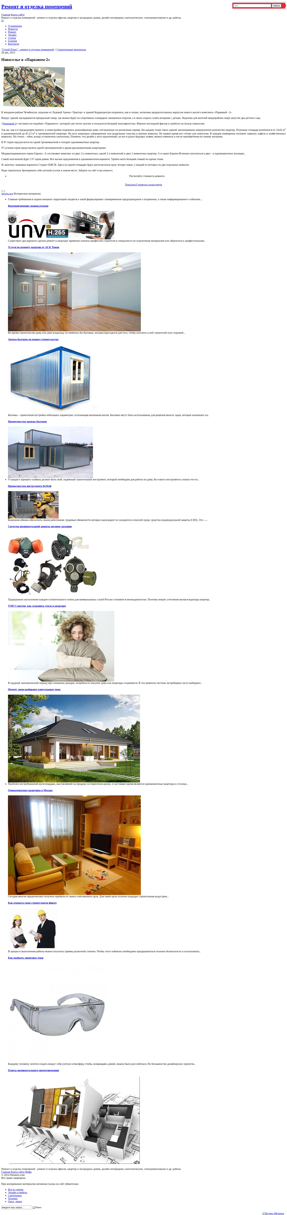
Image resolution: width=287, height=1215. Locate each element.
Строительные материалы (71, 49)
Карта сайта (17, 14)
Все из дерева (15, 1189)
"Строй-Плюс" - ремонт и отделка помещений (27, 49)
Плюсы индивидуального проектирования (33, 1070)
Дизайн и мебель (17, 1192)
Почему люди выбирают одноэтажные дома (34, 689)
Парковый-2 (9, 123)
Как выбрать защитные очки (25, 957)
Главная (5, 14)
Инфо (28, 1172)
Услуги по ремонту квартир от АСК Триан (33, 247)
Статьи (12, 38)
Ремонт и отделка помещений (36, 6)
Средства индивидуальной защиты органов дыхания (40, 526)
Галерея (12, 41)
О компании (15, 26)
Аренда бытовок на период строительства (33, 339)
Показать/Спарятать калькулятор (143, 184)
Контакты (13, 43)
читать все (7, 193)
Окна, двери (15, 1201)
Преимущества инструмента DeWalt (29, 486)
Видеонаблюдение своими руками (28, 205)
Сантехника (15, 1195)
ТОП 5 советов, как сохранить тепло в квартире (37, 606)
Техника (12, 1198)
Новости (13, 29)
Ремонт (12, 32)
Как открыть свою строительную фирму (32, 902)
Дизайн (12, 35)
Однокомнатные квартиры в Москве (30, 790)
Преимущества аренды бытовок (27, 421)
